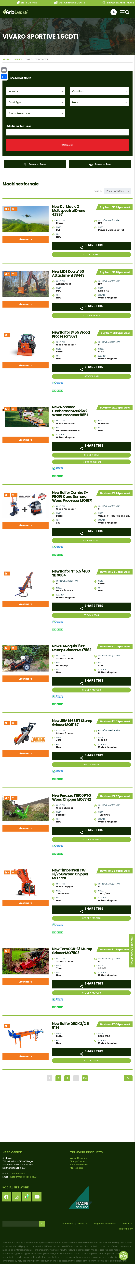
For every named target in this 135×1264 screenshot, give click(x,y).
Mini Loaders (76, 1167)
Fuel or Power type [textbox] (19, 113)
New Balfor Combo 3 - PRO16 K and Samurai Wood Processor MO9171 (72, 497)
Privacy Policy (125, 1228)
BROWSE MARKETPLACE (109, 2)
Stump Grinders (78, 1161)
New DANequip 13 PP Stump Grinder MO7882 (71, 648)
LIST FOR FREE (18, 2)
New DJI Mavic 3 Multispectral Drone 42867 (68, 211)
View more (25, 239)
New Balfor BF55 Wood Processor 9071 (71, 334)
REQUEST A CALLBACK (132, 950)
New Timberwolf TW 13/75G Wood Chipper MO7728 (70, 874)
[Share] (4, 76)
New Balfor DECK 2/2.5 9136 (70, 1026)
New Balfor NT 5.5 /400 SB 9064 (71, 573)
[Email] (4, 70)
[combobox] (35, 91)
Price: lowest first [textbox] (115, 191)
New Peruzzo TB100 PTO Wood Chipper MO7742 (71, 798)
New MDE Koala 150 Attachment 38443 (68, 274)
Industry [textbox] (13, 91)
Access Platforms (79, 1164)
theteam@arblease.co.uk (23, 1176)
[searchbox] (10, 132)
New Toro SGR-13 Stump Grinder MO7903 (72, 951)
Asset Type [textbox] (15, 102)
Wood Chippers (78, 1158)
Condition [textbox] (77, 91)
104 (85, 1078)
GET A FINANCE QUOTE (61, 2)
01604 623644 (18, 1173)
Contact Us (127, 1223)
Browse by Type (102, 164)
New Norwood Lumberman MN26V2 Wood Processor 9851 (70, 411)
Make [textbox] (75, 102)
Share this (93, 245)
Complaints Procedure (104, 1223)
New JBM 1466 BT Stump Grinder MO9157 (72, 723)
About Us (82, 1223)
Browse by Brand (37, 164)
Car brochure (91, 462)
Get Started (67, 1223)
